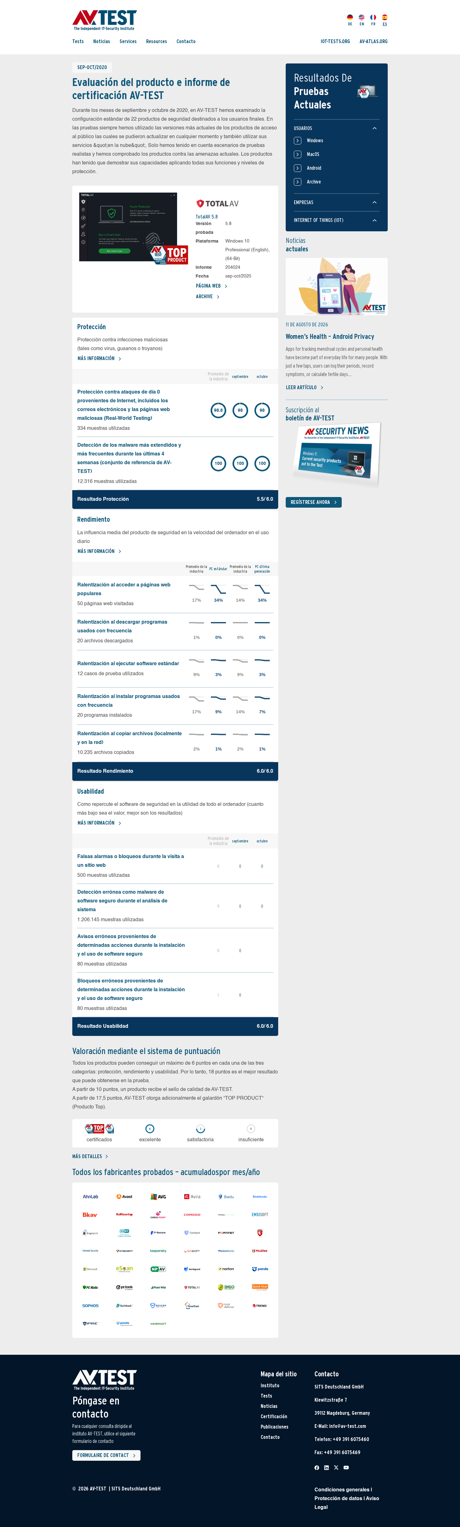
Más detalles (87, 1156)
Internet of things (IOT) (318, 220)
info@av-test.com (347, 1426)
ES (385, 24)
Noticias (101, 41)
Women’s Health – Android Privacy (330, 336)
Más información (96, 358)
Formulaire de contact (103, 1455)
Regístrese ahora (310, 502)
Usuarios (303, 128)
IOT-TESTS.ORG (335, 41)
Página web (208, 286)
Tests (78, 41)
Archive (204, 296)
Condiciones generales (342, 1490)
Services (128, 41)
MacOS (313, 154)
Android (314, 168)
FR (373, 24)
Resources (156, 41)
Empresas (303, 202)
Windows (315, 140)
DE (350, 24)
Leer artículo (301, 387)
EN (362, 24)
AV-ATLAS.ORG (374, 41)
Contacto (186, 41)
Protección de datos (338, 1498)
